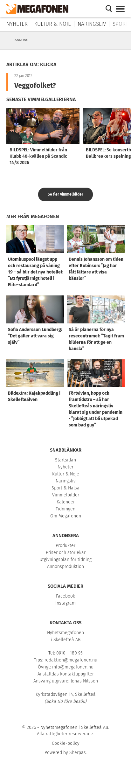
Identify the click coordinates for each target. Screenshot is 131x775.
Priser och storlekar (66, 552)
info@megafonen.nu (72, 667)
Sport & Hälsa (65, 488)
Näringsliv (92, 24)
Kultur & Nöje (52, 24)
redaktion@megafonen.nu (71, 660)
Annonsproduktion (65, 566)
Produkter (65, 545)
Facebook (65, 596)
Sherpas (77, 752)
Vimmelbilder (65, 495)
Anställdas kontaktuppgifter (66, 674)
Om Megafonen (65, 516)
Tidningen (65, 509)
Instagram (65, 603)
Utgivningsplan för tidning (65, 559)
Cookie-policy (65, 743)
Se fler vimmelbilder (65, 194)
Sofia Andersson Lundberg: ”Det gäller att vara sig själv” (35, 336)
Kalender (66, 502)
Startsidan (65, 460)
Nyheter (17, 24)
